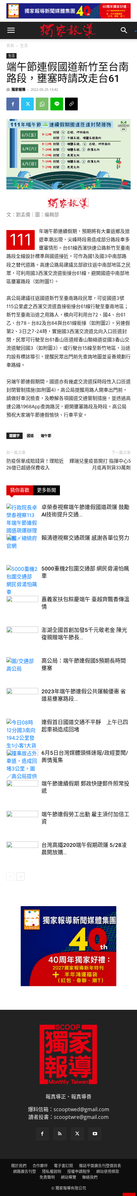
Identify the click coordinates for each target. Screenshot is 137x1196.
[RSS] (60, 1134)
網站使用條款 (107, 1171)
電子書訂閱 (63, 1165)
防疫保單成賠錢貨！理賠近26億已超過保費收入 (35, 464)
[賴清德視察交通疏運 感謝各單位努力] (22, 545)
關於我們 (18, 1165)
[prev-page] (10, 877)
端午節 (46, 435)
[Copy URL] (71, 104)
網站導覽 (68, 1177)
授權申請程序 (78, 1171)
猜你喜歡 (19, 490)
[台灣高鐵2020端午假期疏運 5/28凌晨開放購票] (22, 852)
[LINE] (56, 104)
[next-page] (21, 877)
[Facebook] (12, 104)
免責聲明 (47, 1177)
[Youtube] (95, 1134)
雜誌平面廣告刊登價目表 (100, 1165)
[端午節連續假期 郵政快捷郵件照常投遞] (22, 791)
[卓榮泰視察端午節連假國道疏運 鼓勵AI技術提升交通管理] (22, 523)
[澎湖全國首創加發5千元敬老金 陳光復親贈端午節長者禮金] (22, 637)
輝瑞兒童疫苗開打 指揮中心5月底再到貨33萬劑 (100, 464)
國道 (30, 435)
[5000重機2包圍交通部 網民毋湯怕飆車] (22, 580)
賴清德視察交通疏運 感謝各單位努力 (85, 538)
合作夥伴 (40, 1165)
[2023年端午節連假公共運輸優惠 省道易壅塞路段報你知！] (22, 699)
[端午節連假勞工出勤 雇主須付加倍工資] (22, 822)
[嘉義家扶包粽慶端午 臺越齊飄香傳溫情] (22, 607)
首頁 (10, 45)
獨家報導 (18, 89)
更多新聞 (46, 490)
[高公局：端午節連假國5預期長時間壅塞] (22, 668)
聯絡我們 (89, 1177)
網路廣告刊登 (24, 1171)
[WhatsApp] (42, 104)
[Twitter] (27, 104)
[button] (11, 30)
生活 (24, 45)
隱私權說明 (51, 1171)
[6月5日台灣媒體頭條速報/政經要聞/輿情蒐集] (22, 760)
